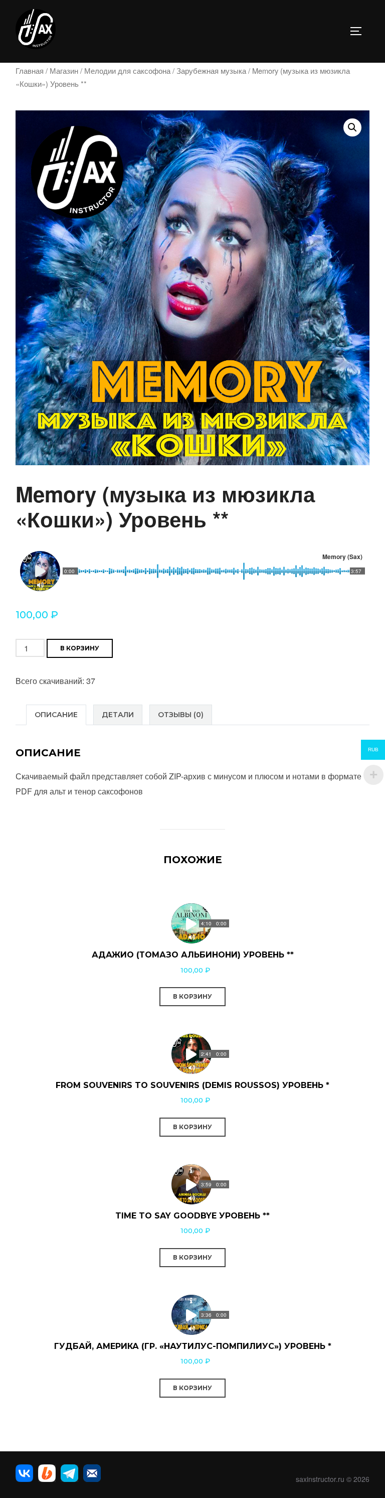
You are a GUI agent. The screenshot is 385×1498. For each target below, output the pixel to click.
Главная (30, 70)
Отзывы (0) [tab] (181, 714)
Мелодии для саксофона (127, 70)
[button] (352, 127)
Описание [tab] (56, 714)
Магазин (64, 70)
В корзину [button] (192, 996)
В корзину (79, 648)
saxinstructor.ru (320, 1479)
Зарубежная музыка (211, 70)
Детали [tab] (118, 714)
